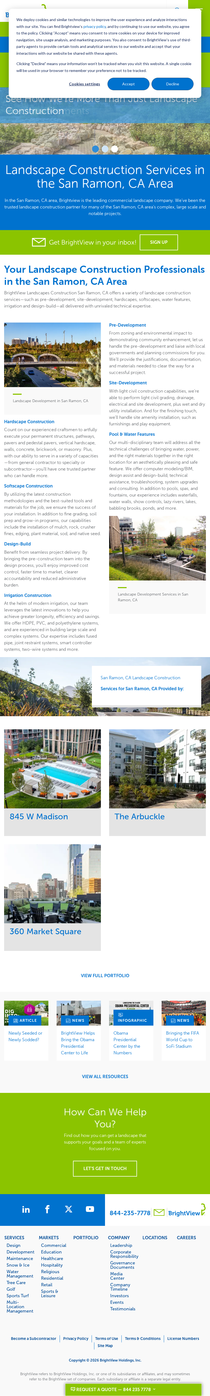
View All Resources (105, 1077)
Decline (172, 84)
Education (51, 1251)
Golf (11, 1289)
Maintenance (20, 1258)
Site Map (105, 1345)
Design (14, 1245)
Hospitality (52, 1265)
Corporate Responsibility (123, 1254)
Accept (128, 84)
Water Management (20, 1273)
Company (119, 1237)
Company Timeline (120, 1286)
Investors (119, 1295)
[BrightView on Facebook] (48, 1210)
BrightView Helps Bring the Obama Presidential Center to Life (78, 1043)
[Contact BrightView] (159, 1213)
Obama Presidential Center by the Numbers (126, 1043)
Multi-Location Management (20, 1306)
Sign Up (159, 242)
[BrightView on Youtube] (90, 1210)
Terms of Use (106, 1338)
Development (20, 1251)
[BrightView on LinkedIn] (27, 1210)
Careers (186, 1237)
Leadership (121, 1245)
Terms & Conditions (143, 1338)
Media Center (117, 1276)
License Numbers (183, 1338)
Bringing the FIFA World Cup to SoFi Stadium (182, 1040)
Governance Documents (122, 1265)
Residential (52, 1278)
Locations (154, 1237)
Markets (49, 1237)
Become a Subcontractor (33, 1338)
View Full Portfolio (105, 976)
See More (52, 768)
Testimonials (122, 1308)
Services (14, 1237)
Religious (50, 1271)
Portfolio (85, 1237)
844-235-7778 (130, 1213)
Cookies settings (84, 84)
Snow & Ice (18, 1265)
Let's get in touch (105, 1168)
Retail (46, 1284)
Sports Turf (18, 1295)
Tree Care (16, 1282)
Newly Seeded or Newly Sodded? (25, 1036)
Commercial (53, 1245)
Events (117, 1302)
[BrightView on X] (70, 1210)
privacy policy (94, 26)
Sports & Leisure (49, 1293)
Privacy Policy (75, 1338)
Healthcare (52, 1258)
